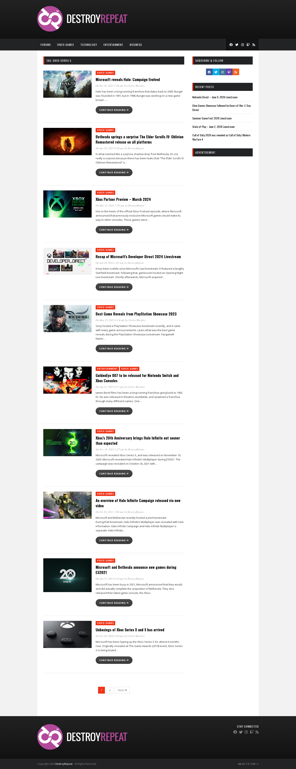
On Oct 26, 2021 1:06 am (109, 512)
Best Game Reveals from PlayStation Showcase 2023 (136, 313)
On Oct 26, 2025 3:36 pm (109, 85)
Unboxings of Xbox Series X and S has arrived (130, 629)
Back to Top (247, 763)
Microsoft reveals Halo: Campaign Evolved (128, 79)
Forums (45, 44)
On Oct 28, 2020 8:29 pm (109, 636)
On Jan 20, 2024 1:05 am (109, 263)
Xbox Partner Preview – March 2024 (123, 199)
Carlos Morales (136, 85)
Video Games (65, 44)
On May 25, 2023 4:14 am (110, 320)
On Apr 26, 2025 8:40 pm (109, 148)
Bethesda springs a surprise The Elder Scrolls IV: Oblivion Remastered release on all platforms (139, 139)
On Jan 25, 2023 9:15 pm (109, 387)
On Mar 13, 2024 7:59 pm (110, 205)
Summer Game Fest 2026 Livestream (212, 118)
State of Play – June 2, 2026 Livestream (213, 126)
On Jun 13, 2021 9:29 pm (109, 578)
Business (136, 44)
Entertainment (113, 44)
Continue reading (113, 109)
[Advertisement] (222, 220)
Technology (88, 44)
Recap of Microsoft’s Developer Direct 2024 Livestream (138, 256)
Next (121, 690)
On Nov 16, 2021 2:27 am (110, 449)
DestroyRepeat (136, 148)
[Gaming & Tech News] (82, 30)
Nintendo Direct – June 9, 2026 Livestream (214, 97)
